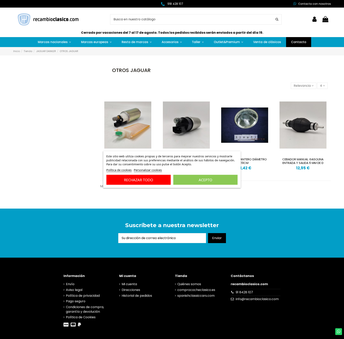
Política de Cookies (81, 317)
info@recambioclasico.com (257, 299)
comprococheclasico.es (196, 290)
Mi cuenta (129, 284)
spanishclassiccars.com (196, 296)
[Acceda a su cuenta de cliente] (314, 19)
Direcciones (131, 290)
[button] (54, 42)
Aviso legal (74, 290)
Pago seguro (75, 301)
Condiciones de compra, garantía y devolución (85, 309)
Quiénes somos (189, 284)
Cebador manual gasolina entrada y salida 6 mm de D (302, 161)
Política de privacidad (83, 296)
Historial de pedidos (137, 296)
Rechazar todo (138, 179)
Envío (70, 284)
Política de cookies (119, 170)
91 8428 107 (244, 292)
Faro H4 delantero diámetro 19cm (245, 161)
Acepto (205, 179)
